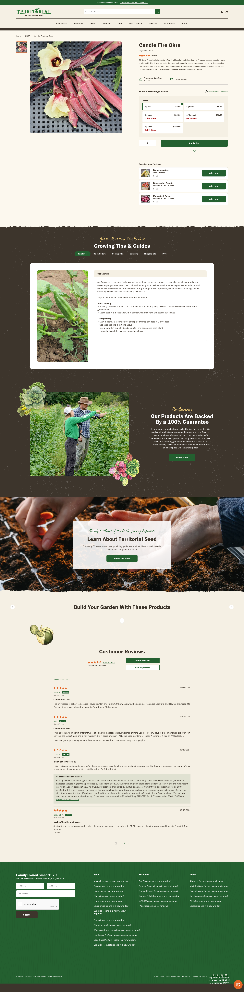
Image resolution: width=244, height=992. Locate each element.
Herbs (109, 891)
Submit (26, 914)
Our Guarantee (209, 896)
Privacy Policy (159, 976)
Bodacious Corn (161, 170)
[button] (144, 56)
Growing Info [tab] (117, 254)
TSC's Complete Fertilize (132, 327)
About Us (206, 881)
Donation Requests (115, 944)
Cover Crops (111, 905)
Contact (109, 920)
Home (18, 36)
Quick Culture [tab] (99, 254)
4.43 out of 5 (109, 662)
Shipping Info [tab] (150, 254)
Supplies (110, 910)
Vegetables (111, 881)
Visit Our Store (209, 886)
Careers (205, 905)
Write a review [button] (142, 660)
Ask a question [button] (142, 667)
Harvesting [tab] (133, 254)
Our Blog (155, 881)
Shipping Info (112, 925)
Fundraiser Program (115, 934)
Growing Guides (158, 886)
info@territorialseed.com (67, 799)
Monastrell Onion (162, 196)
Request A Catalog (159, 896)
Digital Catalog (158, 900)
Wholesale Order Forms (117, 930)
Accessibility (186, 976)
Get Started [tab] (83, 254)
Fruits (108, 900)
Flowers (109, 886)
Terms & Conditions (173, 976)
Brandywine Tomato (163, 183)
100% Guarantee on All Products (134, 2)
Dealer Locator (209, 891)
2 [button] (120, 843)
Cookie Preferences (200, 976)
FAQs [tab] (164, 254)
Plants (109, 896)
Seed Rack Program (115, 939)
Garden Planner (158, 891)
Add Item (213, 173)
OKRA (27, 36)
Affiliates (206, 900)
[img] (60, 688)
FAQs (153, 905)
